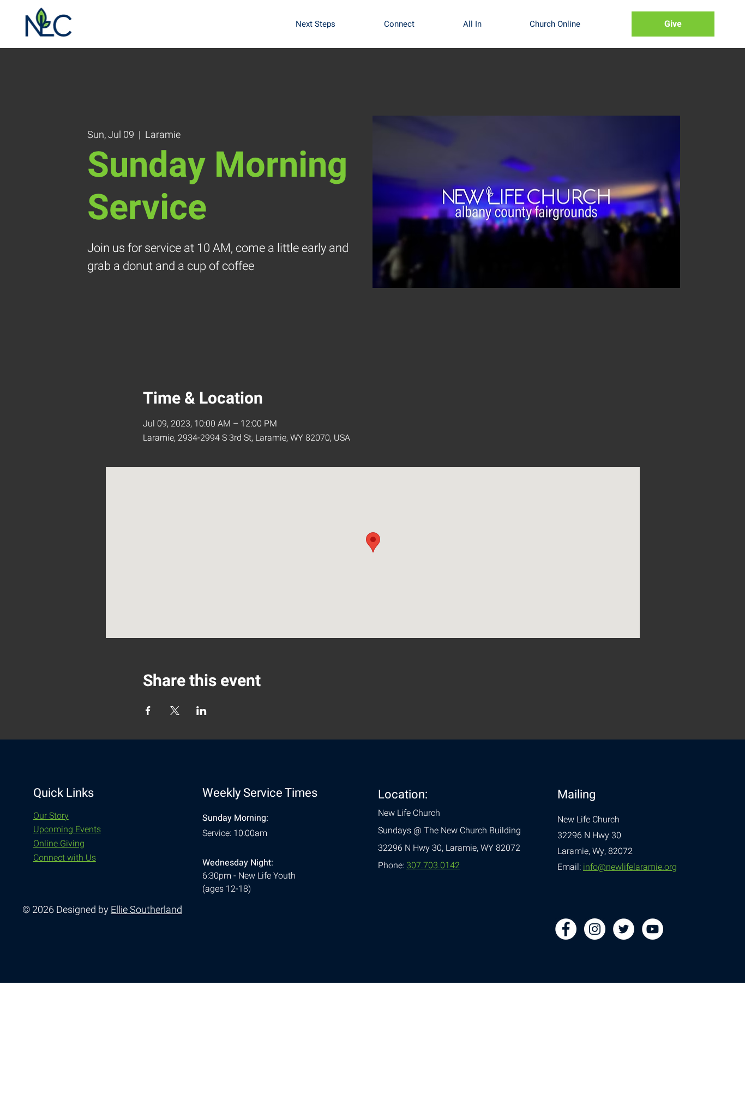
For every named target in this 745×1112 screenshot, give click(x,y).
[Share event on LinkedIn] (201, 710)
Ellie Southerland (146, 910)
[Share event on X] (175, 710)
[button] (331, 24)
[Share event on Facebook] (148, 710)
